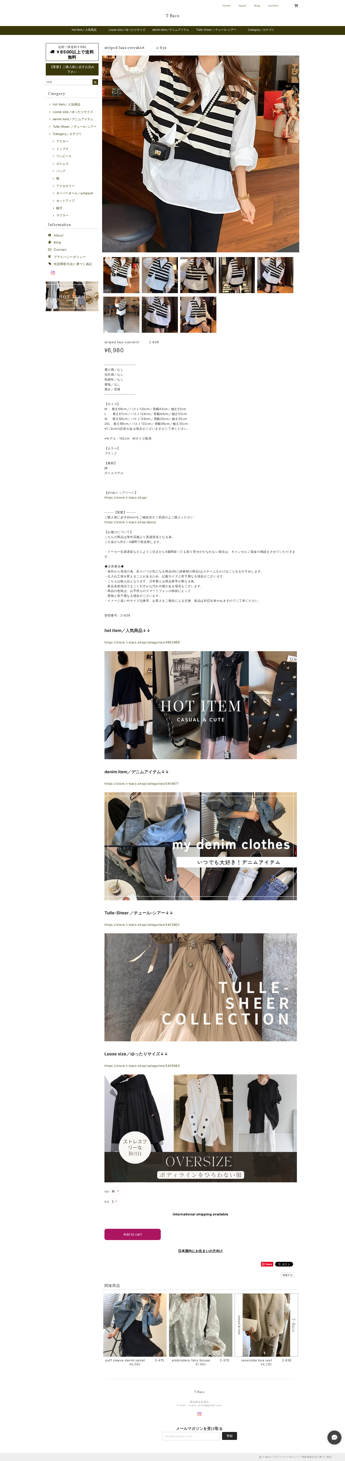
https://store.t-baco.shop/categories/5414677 (141, 783)
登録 (229, 1436)
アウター (62, 141)
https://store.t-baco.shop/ (125, 497)
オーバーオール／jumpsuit (74, 193)
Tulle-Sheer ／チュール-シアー (216, 29)
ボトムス (62, 163)
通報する (288, 1275)
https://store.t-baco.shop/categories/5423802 (142, 925)
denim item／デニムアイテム (170, 29)
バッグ (60, 171)
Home (226, 5)
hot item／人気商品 (84, 29)
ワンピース (64, 156)
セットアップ (65, 200)
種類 (106, 1191)
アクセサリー (65, 186)
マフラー (62, 215)
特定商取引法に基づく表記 (73, 264)
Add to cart (132, 1234)
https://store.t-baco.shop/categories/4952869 (142, 642)
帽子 (59, 208)
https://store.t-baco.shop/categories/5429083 (142, 1066)
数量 (106, 1201)
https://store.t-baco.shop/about (130, 522)
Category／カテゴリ (261, 29)
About (242, 5)
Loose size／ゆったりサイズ (127, 29)
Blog (257, 5)
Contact (273, 5)
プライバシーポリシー (70, 257)
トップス (62, 149)
